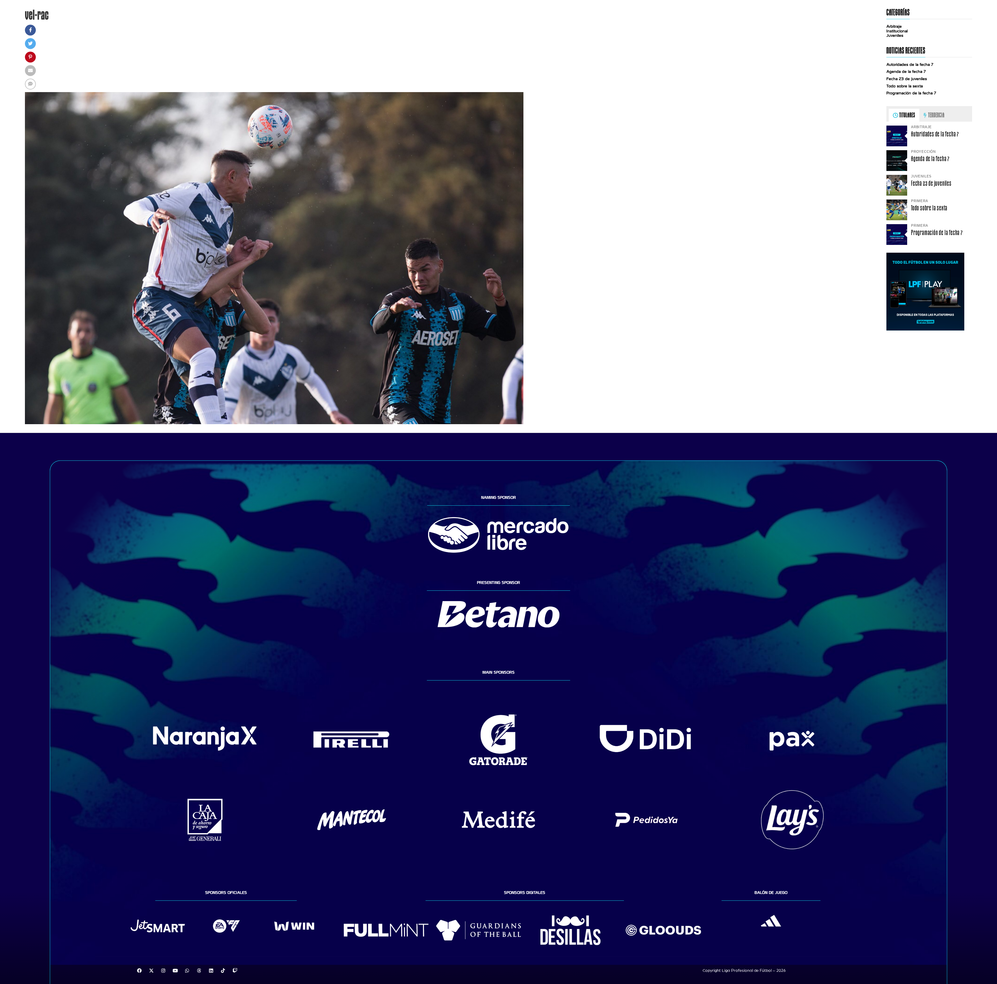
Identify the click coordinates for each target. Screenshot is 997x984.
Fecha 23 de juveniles (906, 79)
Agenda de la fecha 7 (906, 72)
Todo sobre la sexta (904, 86)
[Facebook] (139, 970)
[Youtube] (175, 970)
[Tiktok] (223, 970)
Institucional (897, 31)
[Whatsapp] (187, 970)
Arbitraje (894, 26)
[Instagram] (163, 970)
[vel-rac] (274, 423)
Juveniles (894, 35)
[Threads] (199, 970)
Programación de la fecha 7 (911, 93)
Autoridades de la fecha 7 (909, 65)
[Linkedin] (211, 970)
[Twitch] (235, 970)
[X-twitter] (151, 970)
